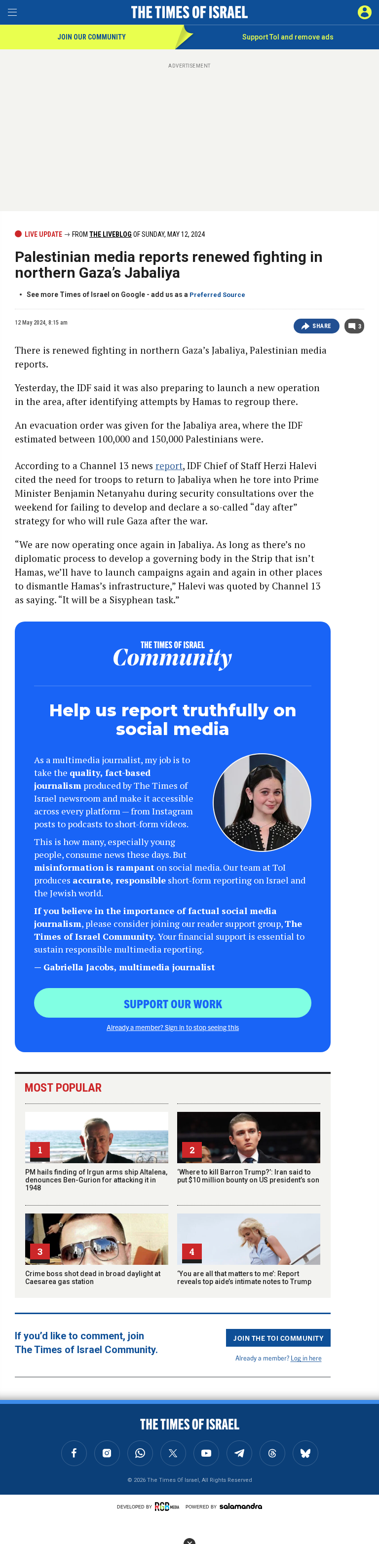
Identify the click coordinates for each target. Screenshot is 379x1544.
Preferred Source (217, 294)
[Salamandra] (241, 1506)
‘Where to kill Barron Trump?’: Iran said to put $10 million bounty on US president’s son (248, 1176)
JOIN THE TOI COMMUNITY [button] (278, 1337)
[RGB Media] (169, 1506)
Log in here (306, 1358)
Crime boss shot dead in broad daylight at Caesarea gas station (92, 1278)
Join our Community (91, 37)
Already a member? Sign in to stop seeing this (173, 1027)
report (169, 465)
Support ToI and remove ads (288, 37)
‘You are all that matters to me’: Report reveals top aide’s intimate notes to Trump (244, 1278)
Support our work (173, 1003)
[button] (365, 12)
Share (322, 326)
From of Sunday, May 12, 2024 (138, 234)
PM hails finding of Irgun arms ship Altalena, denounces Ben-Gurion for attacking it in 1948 (96, 1180)
